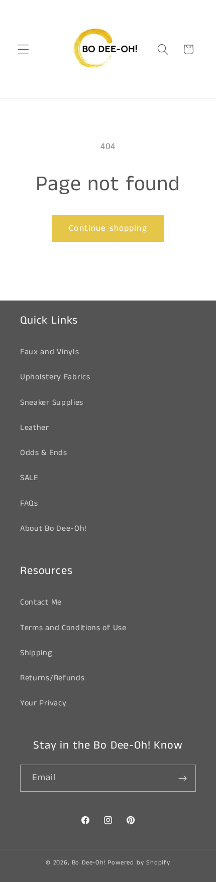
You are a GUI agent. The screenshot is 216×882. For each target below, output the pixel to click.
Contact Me (41, 602)
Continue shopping (108, 228)
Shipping (36, 653)
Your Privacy (43, 703)
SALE (29, 478)
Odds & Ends (43, 453)
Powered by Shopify (138, 862)
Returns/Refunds (52, 678)
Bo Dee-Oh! (89, 862)
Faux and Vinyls (49, 352)
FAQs (29, 503)
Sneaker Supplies (51, 402)
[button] (23, 49)
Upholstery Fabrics (55, 377)
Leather (34, 427)
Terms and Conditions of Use (73, 628)
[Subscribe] (182, 778)
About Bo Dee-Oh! (53, 528)
